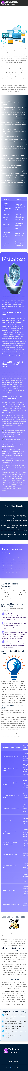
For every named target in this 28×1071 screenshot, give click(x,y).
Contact (11, 1061)
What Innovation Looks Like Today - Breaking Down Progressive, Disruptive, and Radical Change (15, 1016)
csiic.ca (11, 1067)
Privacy (16, 1061)
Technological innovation (7, 66)
